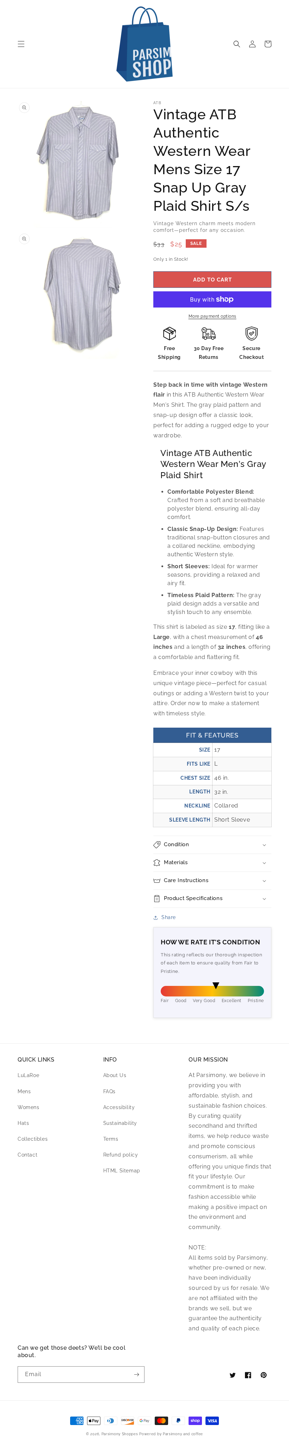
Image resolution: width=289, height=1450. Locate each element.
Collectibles (33, 1139)
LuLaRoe (28, 1075)
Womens (28, 1107)
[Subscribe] (136, 1374)
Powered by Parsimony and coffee (171, 1434)
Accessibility (119, 1107)
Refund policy (120, 1155)
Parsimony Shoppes (120, 1434)
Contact (27, 1155)
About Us (115, 1075)
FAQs (109, 1091)
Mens (24, 1091)
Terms (110, 1139)
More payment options (212, 316)
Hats (23, 1123)
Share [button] (168, 917)
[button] (21, 44)
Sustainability (120, 1123)
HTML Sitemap (121, 1170)
